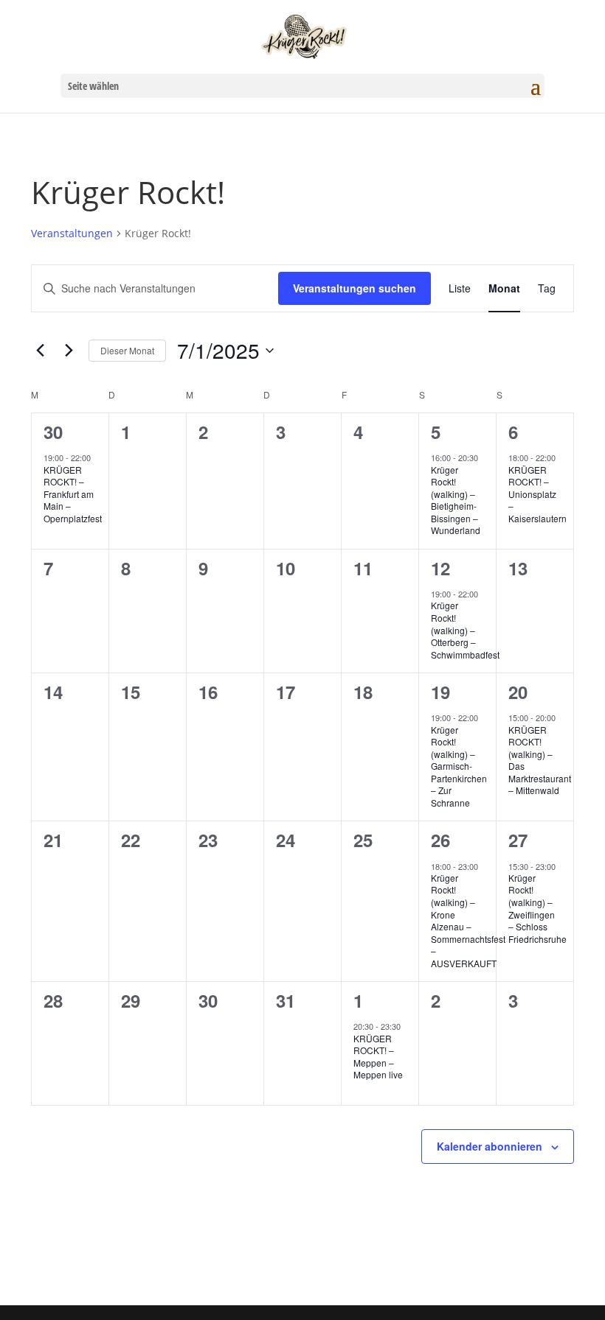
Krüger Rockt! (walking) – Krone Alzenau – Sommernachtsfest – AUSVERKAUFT (468, 920)
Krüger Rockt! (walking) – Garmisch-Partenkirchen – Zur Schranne (459, 766)
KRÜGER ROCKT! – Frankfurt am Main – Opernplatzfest (73, 493)
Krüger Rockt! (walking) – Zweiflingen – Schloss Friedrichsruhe (537, 908)
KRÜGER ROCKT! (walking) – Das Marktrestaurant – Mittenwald (539, 760)
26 (440, 839)
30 (53, 431)
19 (440, 691)
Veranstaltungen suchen (354, 288)
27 (518, 839)
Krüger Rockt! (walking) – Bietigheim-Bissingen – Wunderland (455, 500)
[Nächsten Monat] (68, 350)
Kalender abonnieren (489, 1146)
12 (440, 567)
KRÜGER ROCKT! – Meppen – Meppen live (378, 1056)
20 (518, 691)
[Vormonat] (40, 350)
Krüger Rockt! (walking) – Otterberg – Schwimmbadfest (465, 629)
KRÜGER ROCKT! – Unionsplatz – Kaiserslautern (537, 493)
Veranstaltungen (72, 233)
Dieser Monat (127, 350)
